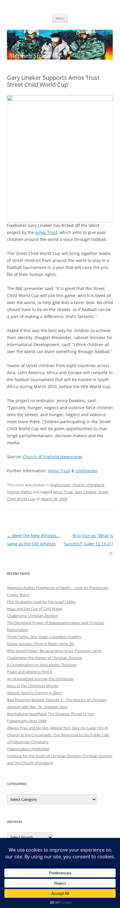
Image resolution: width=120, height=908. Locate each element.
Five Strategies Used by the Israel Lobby (41, 601)
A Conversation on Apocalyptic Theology (42, 664)
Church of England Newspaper (53, 456)
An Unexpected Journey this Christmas (40, 678)
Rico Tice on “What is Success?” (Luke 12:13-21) (88, 544)
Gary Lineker (85, 491)
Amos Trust (46, 232)
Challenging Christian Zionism (32, 615)
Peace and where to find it (29, 671)
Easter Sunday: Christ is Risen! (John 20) (40, 643)
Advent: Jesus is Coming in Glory (34, 692)
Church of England (88, 484)
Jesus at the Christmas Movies (33, 685)
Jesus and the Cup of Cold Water (34, 608)
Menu (60, 18)
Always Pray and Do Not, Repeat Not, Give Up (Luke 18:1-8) (57, 727)
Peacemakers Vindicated (28, 748)
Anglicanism (60, 484)
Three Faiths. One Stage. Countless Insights (44, 636)
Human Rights (19, 491)
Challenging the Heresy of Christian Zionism (44, 657)
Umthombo (86, 470)
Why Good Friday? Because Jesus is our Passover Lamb (54, 650)
